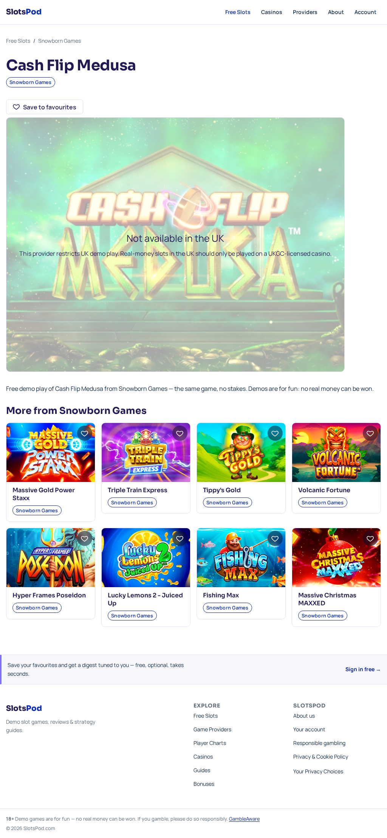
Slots (23, 12)
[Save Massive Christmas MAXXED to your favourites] (370, 538)
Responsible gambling (319, 742)
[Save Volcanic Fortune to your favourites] (370, 433)
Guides (202, 770)
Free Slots (238, 12)
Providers (305, 12)
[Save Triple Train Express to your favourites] (179, 433)
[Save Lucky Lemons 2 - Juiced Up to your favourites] (179, 538)
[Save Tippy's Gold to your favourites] (275, 433)
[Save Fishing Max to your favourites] (275, 538)
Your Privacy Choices (318, 771)
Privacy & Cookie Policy (320, 756)
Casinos (271, 12)
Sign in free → (363, 669)
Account (365, 12)
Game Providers (212, 729)
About (336, 12)
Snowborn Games (59, 40)
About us (304, 715)
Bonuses (204, 783)
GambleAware (244, 818)
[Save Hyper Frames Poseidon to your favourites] (84, 538)
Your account (309, 729)
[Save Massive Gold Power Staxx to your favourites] (84, 433)
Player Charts (210, 742)
